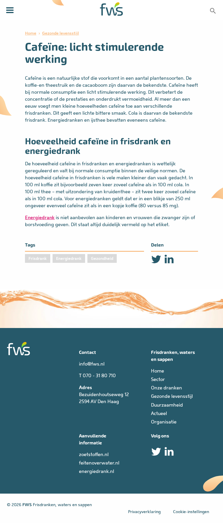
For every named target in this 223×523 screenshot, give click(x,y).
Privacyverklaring (144, 511)
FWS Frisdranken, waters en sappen (111, 9)
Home (30, 33)
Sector (158, 379)
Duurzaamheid (167, 405)
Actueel (159, 413)
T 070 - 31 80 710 (97, 375)
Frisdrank (37, 258)
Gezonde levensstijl (60, 33)
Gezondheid (102, 258)
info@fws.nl (92, 364)
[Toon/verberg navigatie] (10, 10)
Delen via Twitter (156, 259)
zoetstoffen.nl (94, 454)
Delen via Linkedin (169, 259)
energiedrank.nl (96, 471)
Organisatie (164, 422)
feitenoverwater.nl (99, 463)
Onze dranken (166, 388)
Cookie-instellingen (191, 511)
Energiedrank (40, 217)
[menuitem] (183, 371)
